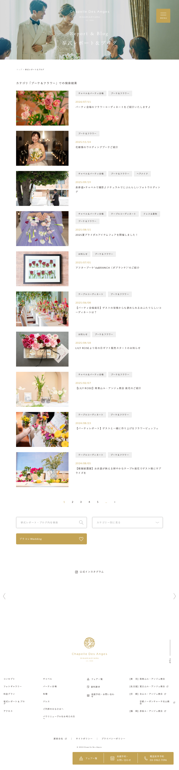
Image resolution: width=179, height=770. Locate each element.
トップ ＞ (20, 69)
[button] (4, 596)
